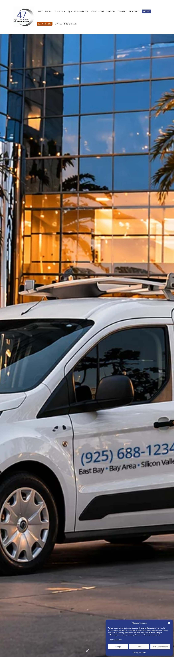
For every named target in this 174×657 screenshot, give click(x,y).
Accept (118, 646)
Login (146, 11)
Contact (122, 12)
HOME (40, 12)
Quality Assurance (78, 12)
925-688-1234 (44, 23)
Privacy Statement (139, 652)
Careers (111, 12)
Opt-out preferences (66, 24)
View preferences (160, 646)
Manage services (116, 639)
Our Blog (134, 12)
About (48, 12)
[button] (169, 623)
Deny (139, 646)
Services (58, 12)
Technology (97, 12)
